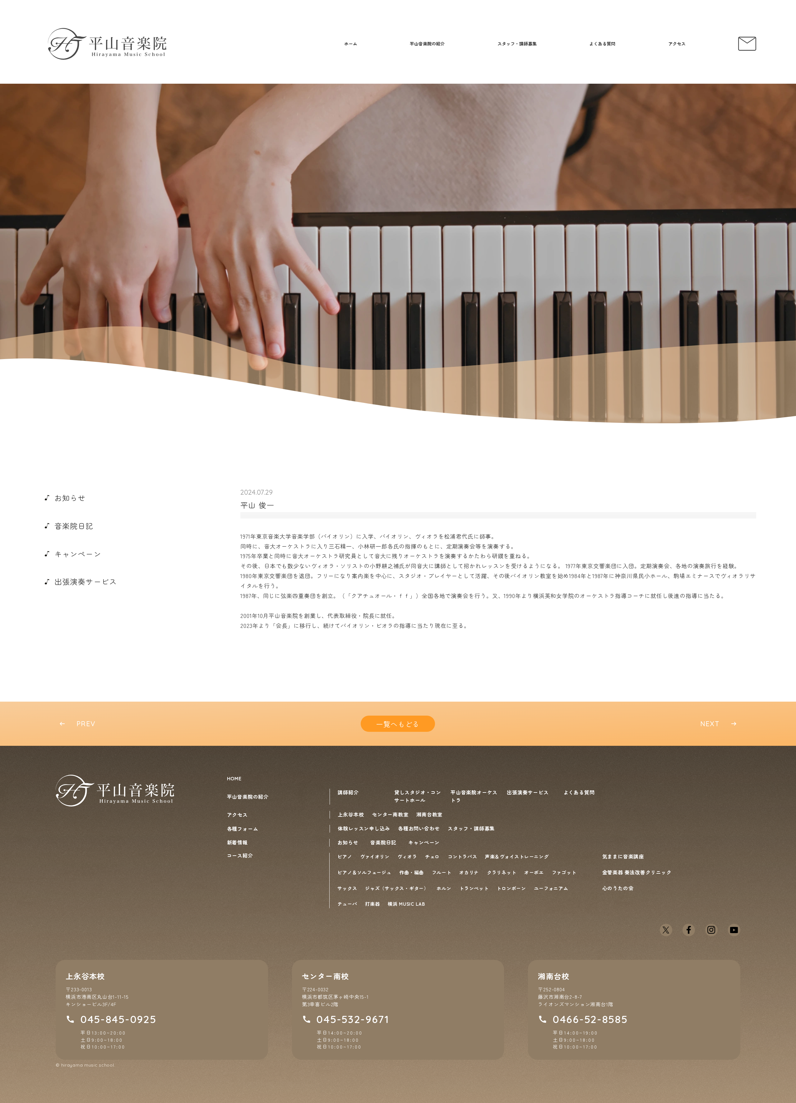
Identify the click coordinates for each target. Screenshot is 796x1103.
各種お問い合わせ (419, 828)
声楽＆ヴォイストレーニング (517, 856)
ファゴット (564, 872)
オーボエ (534, 872)
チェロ (432, 856)
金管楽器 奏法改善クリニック (637, 872)
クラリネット (501, 872)
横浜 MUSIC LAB (406, 903)
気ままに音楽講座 (623, 856)
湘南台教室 (429, 814)
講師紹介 (348, 792)
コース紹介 (240, 855)
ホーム (350, 43)
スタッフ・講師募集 (517, 43)
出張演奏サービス (527, 792)
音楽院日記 (383, 842)
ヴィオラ (407, 856)
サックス (347, 888)
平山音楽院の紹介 (427, 43)
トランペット (474, 888)
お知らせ (347, 842)
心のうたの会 (618, 888)
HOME (234, 778)
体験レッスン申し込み (364, 828)
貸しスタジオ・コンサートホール (417, 796)
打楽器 (372, 903)
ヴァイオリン (375, 856)
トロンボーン (511, 888)
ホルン (444, 888)
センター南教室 (390, 814)
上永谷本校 (351, 814)
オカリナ (469, 872)
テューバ (347, 903)
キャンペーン (424, 842)
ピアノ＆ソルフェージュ (364, 872)
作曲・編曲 (411, 872)
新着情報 (237, 842)
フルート (441, 872)
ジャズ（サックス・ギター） (397, 888)
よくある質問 (602, 43)
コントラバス (462, 856)
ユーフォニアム (551, 888)
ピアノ (344, 856)
